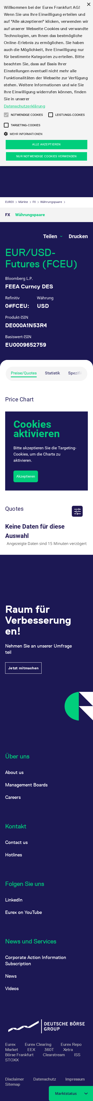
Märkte (23, 202)
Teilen (50, 236)
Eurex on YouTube (23, 912)
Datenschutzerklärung (24, 106)
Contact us (16, 842)
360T (49, 1049)
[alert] (46, 83)
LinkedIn (13, 900)
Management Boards (26, 784)
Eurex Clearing (38, 1044)
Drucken (78, 236)
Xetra (68, 1049)
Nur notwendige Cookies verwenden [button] (46, 156)
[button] (6, 115)
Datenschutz (45, 1079)
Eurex (9, 202)
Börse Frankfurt (20, 1054)
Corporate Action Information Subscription (35, 960)
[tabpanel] (46, 471)
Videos (12, 988)
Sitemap (12, 1084)
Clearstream (54, 1054)
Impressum (75, 1079)
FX (34, 202)
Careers (13, 797)
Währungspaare (51, 202)
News (11, 976)
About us (14, 772)
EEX (31, 1049)
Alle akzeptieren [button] (46, 144)
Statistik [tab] (52, 373)
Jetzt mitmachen (23, 668)
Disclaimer (15, 1079)
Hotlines (13, 854)
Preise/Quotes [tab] (24, 373)
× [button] (88, 4)
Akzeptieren (25, 476)
